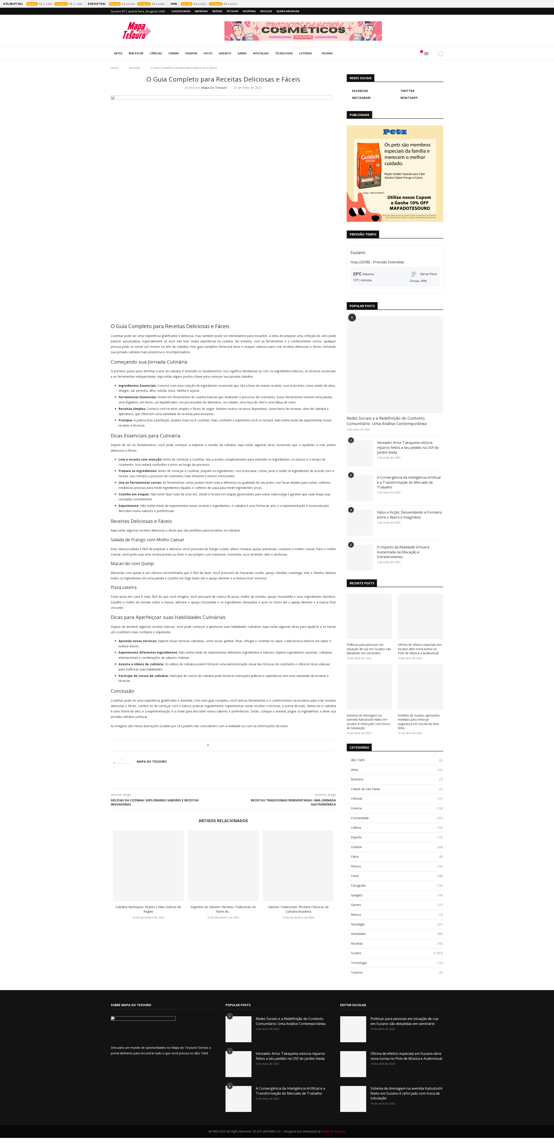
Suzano (327, 53)
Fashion (191, 53)
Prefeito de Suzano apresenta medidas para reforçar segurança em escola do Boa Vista (419, 721)
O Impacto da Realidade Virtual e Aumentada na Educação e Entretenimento (403, 552)
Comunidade (397, 818)
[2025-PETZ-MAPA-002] (395, 173)
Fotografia (397, 885)
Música (397, 914)
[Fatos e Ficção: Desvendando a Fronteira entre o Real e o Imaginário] (360, 523)
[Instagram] (432, 11)
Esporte (397, 837)
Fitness (397, 866)
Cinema (173, 53)
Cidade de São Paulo (397, 789)
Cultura (397, 827)
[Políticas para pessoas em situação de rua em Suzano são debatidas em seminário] (369, 616)
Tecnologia (284, 53)
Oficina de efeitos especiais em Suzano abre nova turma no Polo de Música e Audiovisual (419, 649)
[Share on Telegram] (232, 745)
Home (115, 68)
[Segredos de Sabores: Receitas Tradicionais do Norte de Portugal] (223, 865)
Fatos (208, 53)
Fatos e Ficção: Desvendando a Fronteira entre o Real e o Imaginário (409, 514)
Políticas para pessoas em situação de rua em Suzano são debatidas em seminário (369, 649)
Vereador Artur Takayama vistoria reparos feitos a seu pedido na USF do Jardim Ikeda (408, 447)
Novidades (397, 934)
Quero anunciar (287, 11)
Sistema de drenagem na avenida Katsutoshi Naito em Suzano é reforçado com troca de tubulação (368, 721)
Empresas (201, 11)
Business (397, 779)
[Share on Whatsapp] (228, 745)
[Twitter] (427, 11)
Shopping (249, 11)
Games (242, 53)
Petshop (232, 11)
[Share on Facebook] (216, 745)
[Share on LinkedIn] (224, 745)
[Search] (433, 53)
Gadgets (225, 53)
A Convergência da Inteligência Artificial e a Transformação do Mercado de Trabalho (409, 482)
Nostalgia (261, 53)
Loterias (305, 53)
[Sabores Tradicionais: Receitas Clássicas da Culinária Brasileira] (298, 865)
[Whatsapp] (437, 11)
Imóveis (217, 11)
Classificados (180, 11)
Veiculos (266, 11)
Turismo (397, 972)
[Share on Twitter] (220, 745)
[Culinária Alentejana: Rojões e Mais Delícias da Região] (148, 865)
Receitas (134, 68)
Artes (118, 53)
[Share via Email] (236, 745)
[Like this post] (211, 745)
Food (397, 876)
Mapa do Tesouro (214, 87)
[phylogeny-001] (333, 31)
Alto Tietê (397, 760)
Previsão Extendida (388, 262)
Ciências (156, 53)
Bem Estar (136, 53)
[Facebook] (422, 11)
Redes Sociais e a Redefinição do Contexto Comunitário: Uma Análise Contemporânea (387, 421)
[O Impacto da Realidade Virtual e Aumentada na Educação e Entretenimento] (360, 558)
